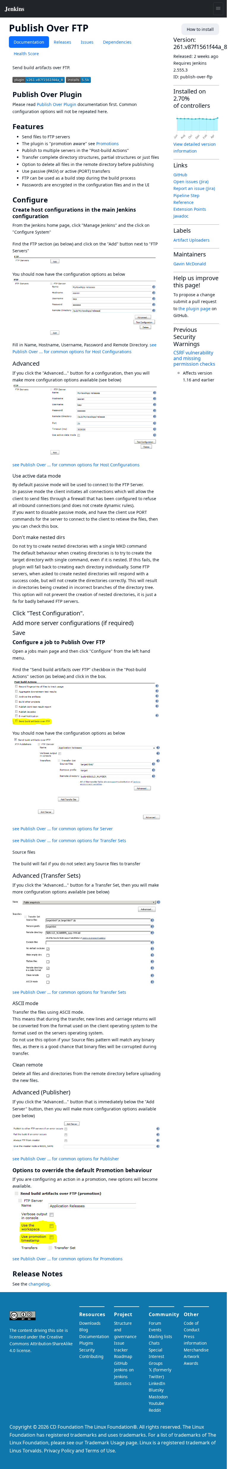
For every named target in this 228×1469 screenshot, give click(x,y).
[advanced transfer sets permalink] (84, 875)
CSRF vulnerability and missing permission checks (194, 358)
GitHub (180, 175)
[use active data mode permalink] (64, 476)
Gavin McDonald (189, 264)
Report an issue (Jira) (194, 188)
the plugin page (194, 308)
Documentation (29, 42)
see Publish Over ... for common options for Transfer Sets (69, 840)
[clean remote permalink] (46, 1065)
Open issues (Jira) (190, 181)
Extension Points (189, 209)
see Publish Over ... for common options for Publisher (65, 1158)
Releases (62, 42)
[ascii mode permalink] (41, 1003)
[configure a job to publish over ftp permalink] (108, 642)
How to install (200, 29)
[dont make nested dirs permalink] (68, 537)
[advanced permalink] (43, 363)
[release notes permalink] (67, 1273)
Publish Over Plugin (56, 104)
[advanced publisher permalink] (73, 1092)
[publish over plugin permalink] (86, 94)
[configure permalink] (52, 199)
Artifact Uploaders (191, 240)
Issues (87, 42)
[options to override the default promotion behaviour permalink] (155, 1170)
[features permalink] (48, 126)
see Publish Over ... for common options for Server (62, 828)
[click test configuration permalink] (87, 613)
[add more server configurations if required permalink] (137, 623)
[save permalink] (28, 632)
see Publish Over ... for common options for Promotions (67, 1259)
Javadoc (181, 216)
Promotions (107, 143)
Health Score (26, 53)
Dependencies (117, 42)
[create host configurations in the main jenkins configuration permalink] (52, 216)
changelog (39, 1284)
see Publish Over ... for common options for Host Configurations (76, 465)
